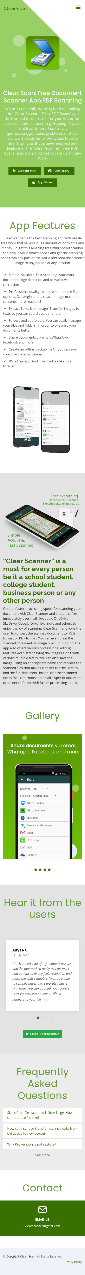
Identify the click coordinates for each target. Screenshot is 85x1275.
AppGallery (61, 171)
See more (42, 1155)
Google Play (27, 171)
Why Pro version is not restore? (31, 1144)
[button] (35, 870)
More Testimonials (44, 1034)
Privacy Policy (73, 1262)
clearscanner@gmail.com (42, 1226)
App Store (44, 182)
